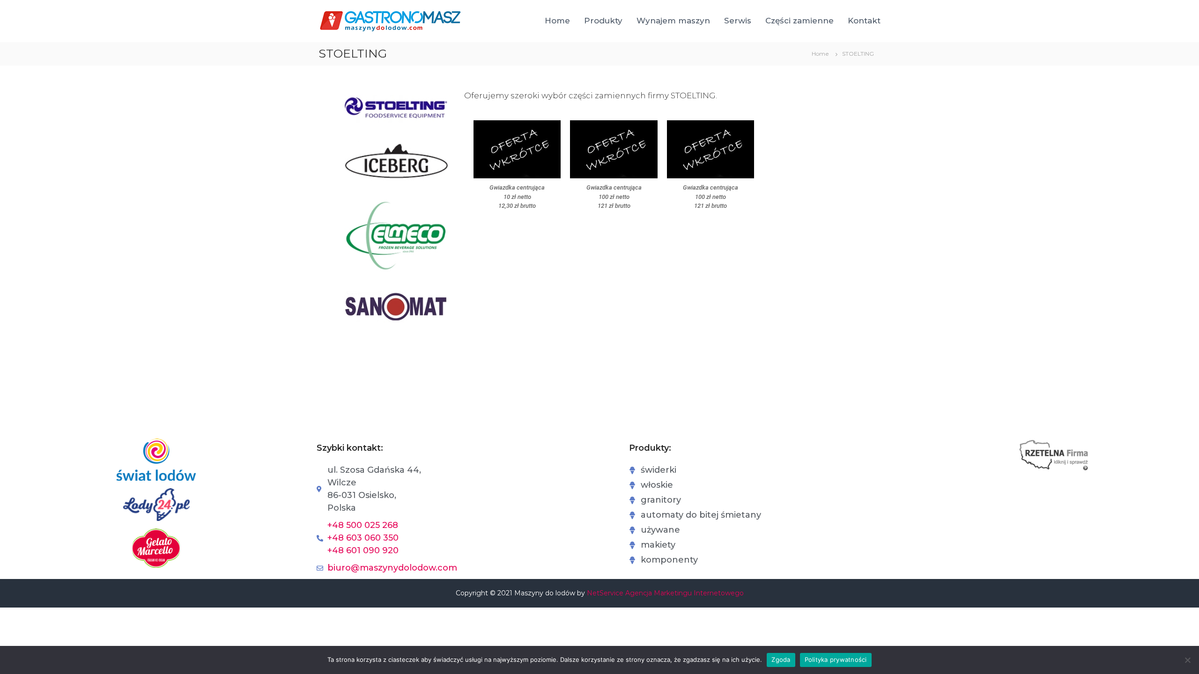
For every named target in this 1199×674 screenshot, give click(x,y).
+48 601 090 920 (363, 550)
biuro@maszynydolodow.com (392, 568)
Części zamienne (799, 20)
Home (557, 20)
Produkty (603, 20)
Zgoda (780, 659)
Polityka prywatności (836, 659)
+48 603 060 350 (363, 538)
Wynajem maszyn (673, 20)
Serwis (737, 20)
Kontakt (864, 20)
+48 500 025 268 (362, 525)
